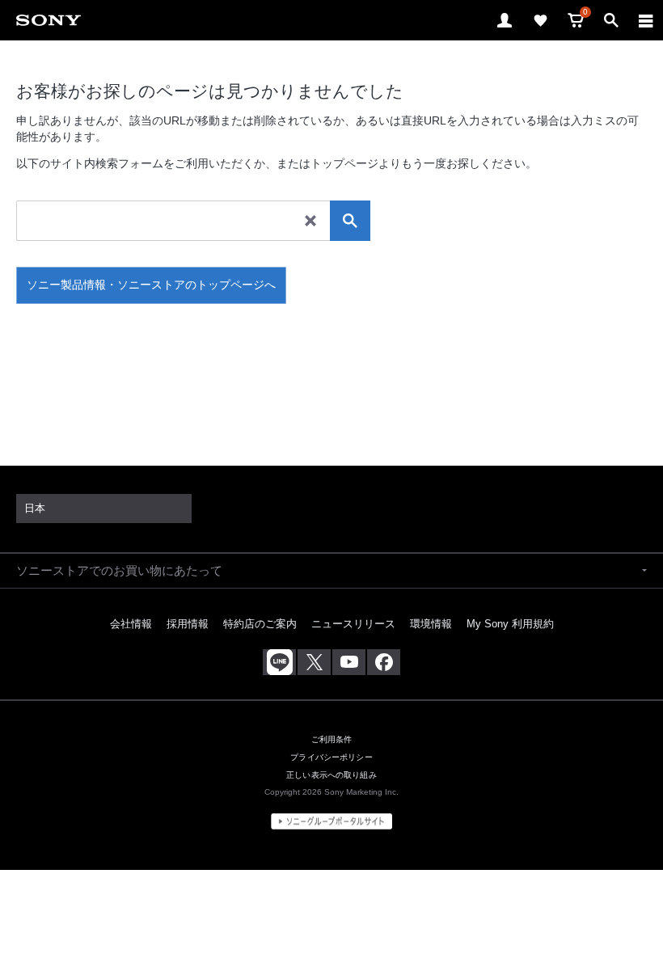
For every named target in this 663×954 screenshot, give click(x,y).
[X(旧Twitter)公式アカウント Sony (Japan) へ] (314, 662)
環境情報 (431, 624)
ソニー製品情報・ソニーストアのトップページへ (151, 284)
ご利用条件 (332, 739)
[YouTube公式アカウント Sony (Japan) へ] (348, 662)
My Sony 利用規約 (510, 624)
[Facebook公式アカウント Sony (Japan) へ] (383, 662)
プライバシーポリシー (331, 757)
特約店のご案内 (260, 624)
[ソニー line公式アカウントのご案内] (279, 662)
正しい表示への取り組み (331, 774)
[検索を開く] (611, 20)
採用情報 (188, 624)
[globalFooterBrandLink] (331, 821)
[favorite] (540, 20)
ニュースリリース (353, 624)
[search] (350, 221)
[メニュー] (646, 20)
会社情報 (131, 624)
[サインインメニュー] (504, 20)
